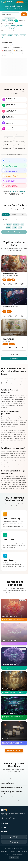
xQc (3, 37)
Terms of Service (15, 851)
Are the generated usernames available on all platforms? (12, 792)
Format (17, 18)
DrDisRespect (23, 35)
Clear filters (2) (22, 20)
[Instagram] (10, 818)
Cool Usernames (20, 138)
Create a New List (14, 358)
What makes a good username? (10, 800)
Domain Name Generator (17, 854)
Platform (23, 18)
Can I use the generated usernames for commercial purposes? (12, 782)
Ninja (15, 33)
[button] (4, 280)
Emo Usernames (19, 144)
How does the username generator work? (12, 787)
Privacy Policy (4, 851)
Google (15, 227)
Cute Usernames (8, 138)
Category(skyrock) (10, 18)
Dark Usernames (8, 141)
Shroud (16, 35)
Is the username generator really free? (12, 778)
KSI (19, 33)
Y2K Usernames (8, 144)
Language (4, 20)
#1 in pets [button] (23, 257)
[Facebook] (2, 818)
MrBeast (3, 33)
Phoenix (8, 227)
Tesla (20, 227)
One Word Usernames (20, 148)
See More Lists (14, 354)
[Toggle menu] (25, 2)
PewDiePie (9, 33)
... (24, 273)
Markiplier (10, 35)
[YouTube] (14, 818)
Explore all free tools (14, 750)
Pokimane (4, 35)
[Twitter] (6, 818)
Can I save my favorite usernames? (11, 796)
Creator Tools (9, 2)
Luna (22, 224)
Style (3, 18)
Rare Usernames (20, 141)
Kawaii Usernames (7, 148)
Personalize (20, 2)
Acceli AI (24, 851)
